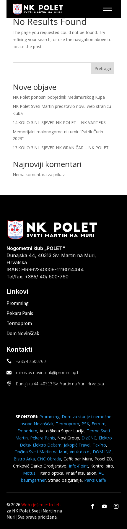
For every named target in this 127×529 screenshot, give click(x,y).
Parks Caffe (95, 480)
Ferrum (98, 423)
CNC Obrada (49, 459)
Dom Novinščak (22, 333)
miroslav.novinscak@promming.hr (48, 372)
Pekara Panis (19, 313)
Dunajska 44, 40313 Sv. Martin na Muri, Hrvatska (60, 384)
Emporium (27, 431)
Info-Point (78, 466)
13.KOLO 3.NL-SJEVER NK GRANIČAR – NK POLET (61, 147)
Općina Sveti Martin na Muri (40, 452)
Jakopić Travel (77, 445)
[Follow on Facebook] (92, 506)
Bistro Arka (24, 459)
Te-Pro (99, 445)
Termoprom (19, 323)
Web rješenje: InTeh (41, 504)
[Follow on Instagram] (116, 506)
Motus (29, 473)
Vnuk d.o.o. (80, 452)
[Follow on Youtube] (104, 506)
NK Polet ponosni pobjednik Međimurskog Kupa (59, 97)
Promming (17, 303)
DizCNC (89, 438)
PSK (85, 423)
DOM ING (102, 452)
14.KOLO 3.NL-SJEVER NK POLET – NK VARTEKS (59, 122)
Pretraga (103, 68)
